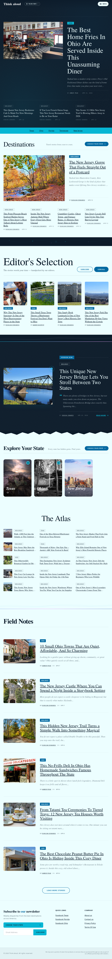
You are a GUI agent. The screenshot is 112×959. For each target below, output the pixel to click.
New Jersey (8, 106)
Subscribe (85, 269)
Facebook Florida (62, 919)
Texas (31, 130)
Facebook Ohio (61, 923)
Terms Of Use (90, 927)
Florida (51, 130)
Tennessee (64, 130)
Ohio (71, 23)
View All (101, 269)
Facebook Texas (61, 915)
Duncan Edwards (78, 200)
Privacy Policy (90, 923)
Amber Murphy (38, 325)
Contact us (89, 919)
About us (88, 915)
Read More (101, 415)
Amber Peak (74, 93)
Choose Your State (95, 144)
